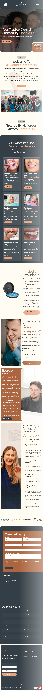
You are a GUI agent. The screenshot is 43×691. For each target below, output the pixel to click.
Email (6, 542)
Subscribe (9, 674)
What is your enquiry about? (11, 548)
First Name (7, 537)
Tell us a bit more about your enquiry (12, 553)
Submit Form (9, 567)
